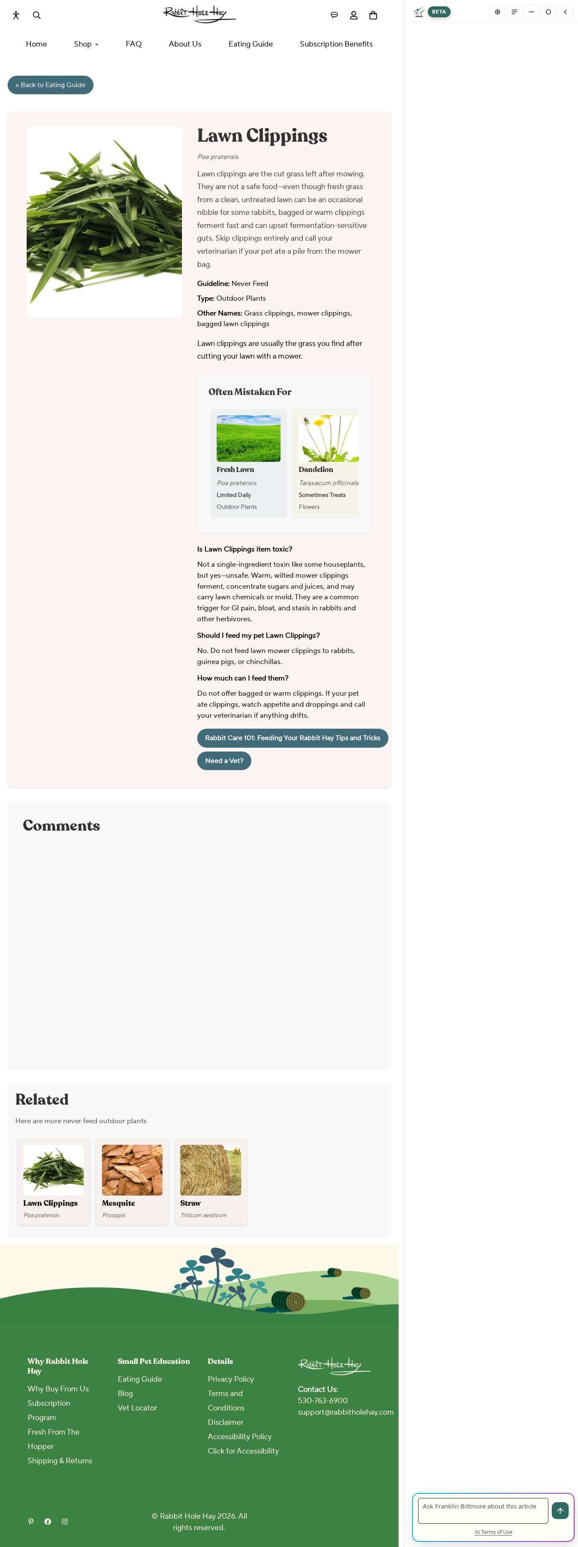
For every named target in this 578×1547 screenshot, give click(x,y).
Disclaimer (225, 1422)
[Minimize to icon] (548, 11)
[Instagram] (64, 1521)
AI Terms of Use (493, 1532)
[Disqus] (199, 947)
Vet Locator (137, 1408)
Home (36, 44)
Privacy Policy (231, 1379)
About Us (185, 44)
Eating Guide (250, 44)
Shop (83, 44)
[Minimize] (531, 11)
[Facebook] (47, 1521)
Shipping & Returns (60, 1461)
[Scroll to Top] (392, 1501)
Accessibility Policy (240, 1437)
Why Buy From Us (58, 1389)
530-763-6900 (323, 1401)
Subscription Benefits (336, 44)
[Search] (37, 15)
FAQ (134, 44)
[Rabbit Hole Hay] (199, 15)
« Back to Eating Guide (50, 85)
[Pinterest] (31, 1521)
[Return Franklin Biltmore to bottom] (565, 11)
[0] (373, 15)
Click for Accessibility (243, 1451)
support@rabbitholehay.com (346, 1412)
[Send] (560, 1510)
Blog (125, 1394)
